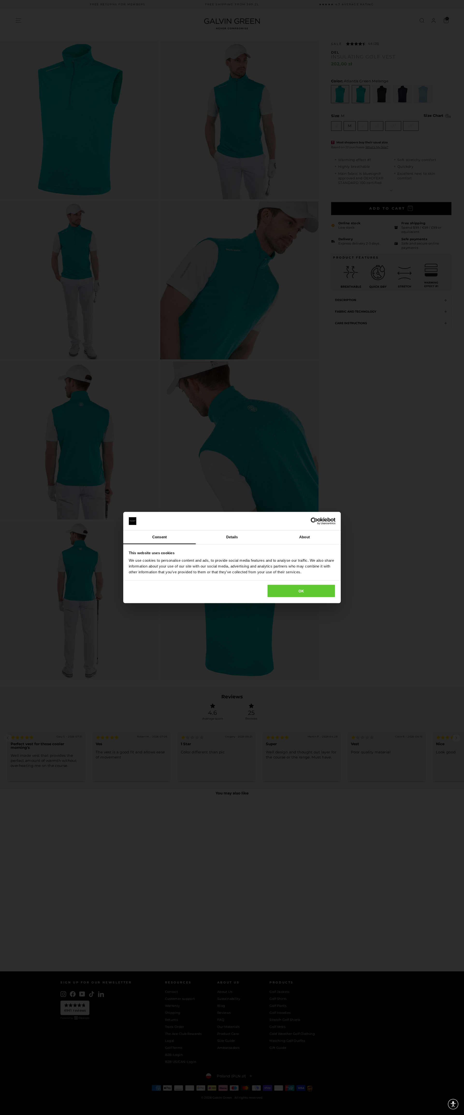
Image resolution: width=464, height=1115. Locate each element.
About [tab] (304, 537)
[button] (453, 1104)
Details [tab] (232, 537)
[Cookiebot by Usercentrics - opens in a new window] (314, 521)
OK (301, 591)
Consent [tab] (159, 537)
